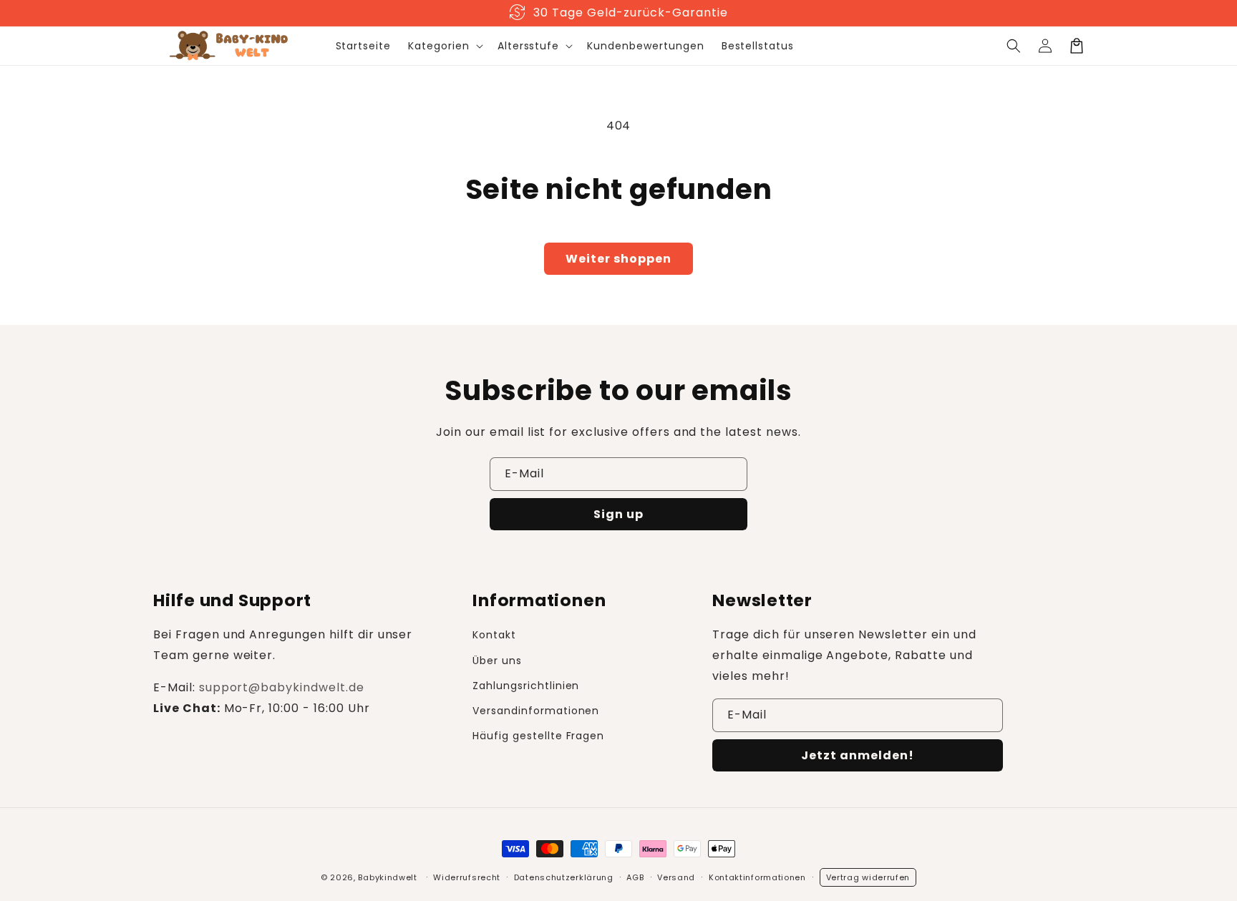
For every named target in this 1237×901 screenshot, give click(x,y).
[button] (444, 46)
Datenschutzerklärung (563, 877)
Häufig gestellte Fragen (538, 736)
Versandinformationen (535, 710)
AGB (635, 877)
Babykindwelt (387, 877)
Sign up (618, 514)
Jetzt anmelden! (857, 755)
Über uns (497, 660)
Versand (676, 877)
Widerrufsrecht (466, 877)
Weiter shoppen (618, 258)
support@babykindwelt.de (281, 687)
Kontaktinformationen (757, 877)
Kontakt (494, 635)
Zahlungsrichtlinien (525, 685)
